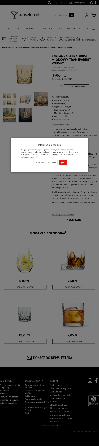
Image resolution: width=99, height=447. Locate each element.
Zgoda (63, 162)
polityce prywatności (29, 157)
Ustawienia (39, 162)
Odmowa (52, 162)
